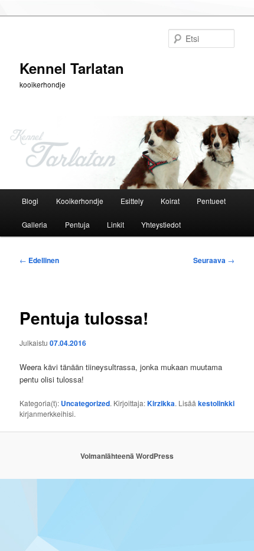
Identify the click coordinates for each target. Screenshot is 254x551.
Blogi (30, 201)
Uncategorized (85, 403)
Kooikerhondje (79, 201)
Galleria (34, 224)
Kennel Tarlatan (71, 68)
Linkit (115, 224)
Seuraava (214, 260)
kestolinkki (216, 403)
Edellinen (39, 260)
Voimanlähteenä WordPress (127, 455)
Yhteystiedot (161, 224)
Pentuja (77, 224)
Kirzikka (161, 403)
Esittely (132, 201)
